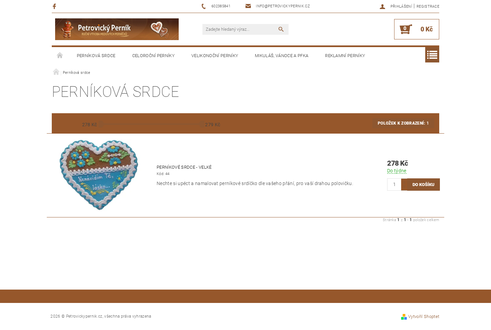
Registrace (428, 6)
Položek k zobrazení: (403, 123)
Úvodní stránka (60, 55)
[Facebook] (55, 6)
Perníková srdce (96, 55)
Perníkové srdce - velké (184, 167)
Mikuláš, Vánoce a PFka (281, 55)
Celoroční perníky (153, 55)
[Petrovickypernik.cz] (117, 29)
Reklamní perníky (345, 55)
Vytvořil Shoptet (423, 316)
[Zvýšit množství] (404, 181)
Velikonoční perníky (214, 55)
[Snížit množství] (404, 187)
